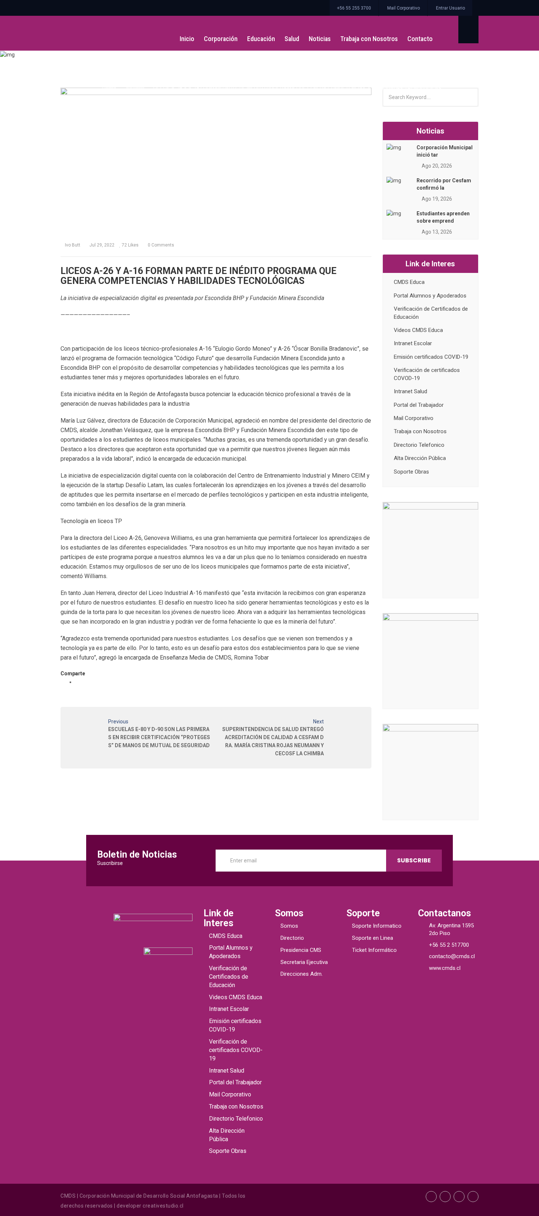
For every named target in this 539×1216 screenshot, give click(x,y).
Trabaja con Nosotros (369, 39)
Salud (292, 39)
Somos (289, 926)
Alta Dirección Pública (420, 458)
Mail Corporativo (403, 8)
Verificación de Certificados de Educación (228, 977)
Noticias (320, 39)
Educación (261, 39)
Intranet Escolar (413, 343)
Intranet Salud (410, 391)
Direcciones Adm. (301, 974)
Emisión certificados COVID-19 (431, 357)
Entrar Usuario (450, 8)
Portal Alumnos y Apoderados (430, 295)
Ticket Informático (374, 950)
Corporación (221, 39)
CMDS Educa (409, 282)
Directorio (292, 938)
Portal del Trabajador (419, 405)
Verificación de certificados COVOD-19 (236, 1050)
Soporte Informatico (377, 926)
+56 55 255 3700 (354, 8)
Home (108, 88)
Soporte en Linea (372, 938)
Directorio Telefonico (419, 445)
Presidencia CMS (300, 950)
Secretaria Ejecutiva (304, 962)
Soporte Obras (411, 471)
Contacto (420, 39)
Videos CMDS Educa (418, 330)
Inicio (187, 39)
